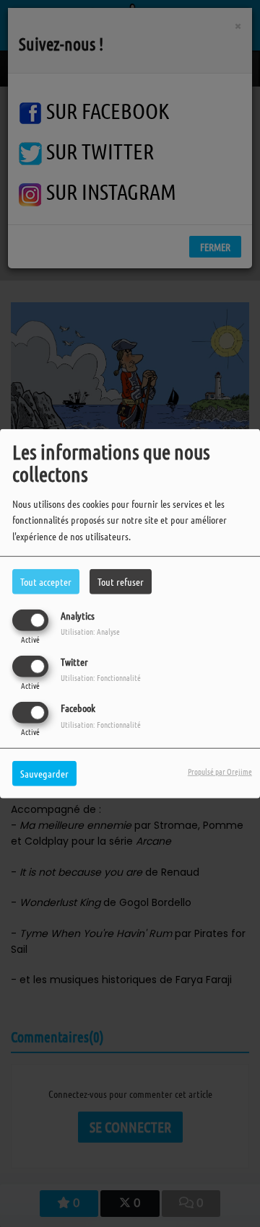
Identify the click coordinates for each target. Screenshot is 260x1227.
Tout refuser (121, 580)
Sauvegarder (44, 773)
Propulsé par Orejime (220, 771)
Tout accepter (46, 580)
